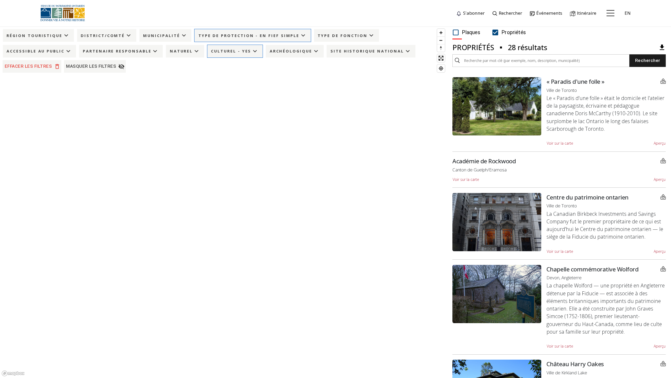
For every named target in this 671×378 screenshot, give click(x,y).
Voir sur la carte (560, 143)
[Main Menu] (610, 13)
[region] (223, 202)
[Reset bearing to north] (441, 48)
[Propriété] (663, 81)
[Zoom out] (441, 40)
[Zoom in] (441, 32)
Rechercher (647, 60)
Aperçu (659, 143)
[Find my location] (441, 68)
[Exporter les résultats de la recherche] (662, 47)
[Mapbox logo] (13, 373)
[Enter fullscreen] (441, 58)
